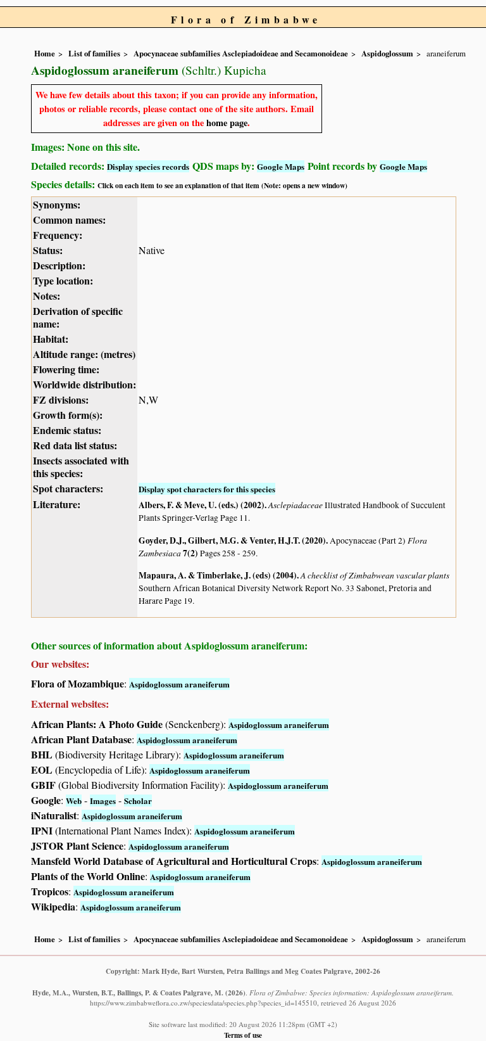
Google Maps (280, 166)
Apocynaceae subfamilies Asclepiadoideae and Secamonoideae (241, 53)
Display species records (148, 166)
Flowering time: (66, 369)
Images (103, 801)
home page (226, 122)
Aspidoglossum (387, 53)
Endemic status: (67, 430)
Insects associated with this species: (81, 466)
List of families (94, 53)
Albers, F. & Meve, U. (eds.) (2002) (202, 505)
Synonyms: (56, 204)
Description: (59, 265)
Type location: (63, 280)
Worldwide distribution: (84, 384)
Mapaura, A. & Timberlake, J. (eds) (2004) (218, 575)
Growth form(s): (68, 414)
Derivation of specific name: (78, 317)
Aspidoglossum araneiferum (179, 684)
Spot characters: (68, 488)
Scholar (138, 801)
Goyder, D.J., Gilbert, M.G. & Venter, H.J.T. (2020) (232, 540)
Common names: (69, 219)
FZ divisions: (61, 399)
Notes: (46, 295)
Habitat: (50, 338)
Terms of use (243, 1035)
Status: (48, 250)
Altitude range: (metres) (84, 354)
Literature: (56, 504)
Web (74, 801)
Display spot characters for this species (207, 489)
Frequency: (57, 234)
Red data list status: (75, 445)
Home (44, 53)
